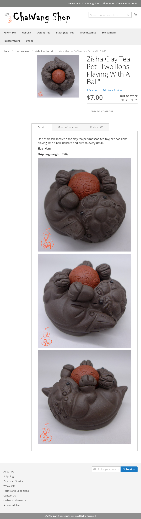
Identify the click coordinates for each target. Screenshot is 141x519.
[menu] (70, 36)
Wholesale (9, 486)
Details (42, 127)
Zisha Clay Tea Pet (44, 50)
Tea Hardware (22, 50)
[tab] (41, 127)
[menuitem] (9, 32)
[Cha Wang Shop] (36, 17)
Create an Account (127, 3)
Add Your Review (112, 90)
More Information (68, 127)
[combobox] (110, 15)
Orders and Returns (14, 500)
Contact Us (9, 495)
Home (6, 50)
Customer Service (13, 481)
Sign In (107, 3)
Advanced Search (13, 505)
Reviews (96, 127)
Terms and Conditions (16, 490)
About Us (8, 471)
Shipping (8, 476)
